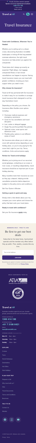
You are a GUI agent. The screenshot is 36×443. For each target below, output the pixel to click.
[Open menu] (32, 14)
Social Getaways (7, 359)
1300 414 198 (18, 5)
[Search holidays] (24, 14)
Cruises (4, 351)
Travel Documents (7, 391)
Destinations (6, 362)
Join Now (18, 257)
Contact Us (5, 407)
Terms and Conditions (8, 395)
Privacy (4, 437)
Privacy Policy (25, 264)
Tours (4, 355)
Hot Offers (5, 366)
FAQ (3, 387)
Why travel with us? (8, 383)
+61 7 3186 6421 (10, 324)
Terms (8, 437)
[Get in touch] (28, 14)
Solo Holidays (6, 370)
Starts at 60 (17, 9)
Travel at (8, 14)
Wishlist (4, 411)
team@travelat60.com (9, 329)
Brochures (5, 398)
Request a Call (6, 379)
